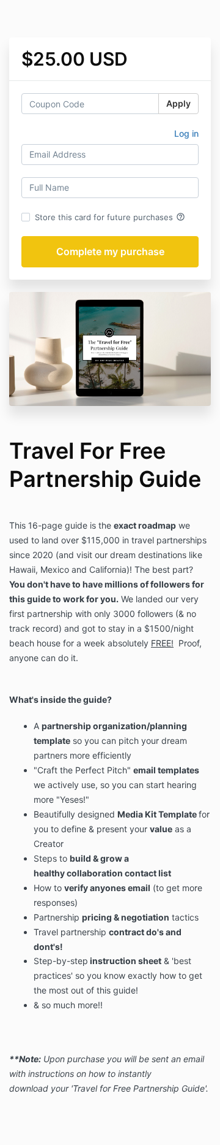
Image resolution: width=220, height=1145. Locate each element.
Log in (186, 133)
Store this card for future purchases (110, 217)
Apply (178, 103)
